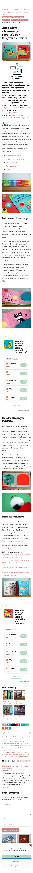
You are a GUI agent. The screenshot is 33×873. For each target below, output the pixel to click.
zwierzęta (17, 758)
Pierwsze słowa (11, 166)
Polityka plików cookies (16, 870)
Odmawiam (16, 861)
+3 (10, 737)
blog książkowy (6, 739)
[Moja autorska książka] (9, 841)
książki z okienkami (7, 756)
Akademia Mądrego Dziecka (23, 737)
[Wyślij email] (4, 725)
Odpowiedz (5, 787)
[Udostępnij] (9, 725)
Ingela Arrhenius (19, 750)
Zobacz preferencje (16, 866)
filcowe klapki (15, 739)
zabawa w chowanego (8, 758)
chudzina (14, 113)
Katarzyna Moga (12, 752)
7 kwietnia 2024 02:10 (8, 770)
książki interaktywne (8, 754)
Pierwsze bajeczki (11, 162)
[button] (30, 845)
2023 (12, 737)
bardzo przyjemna (21, 118)
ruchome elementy (23, 756)
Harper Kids (16, 748)
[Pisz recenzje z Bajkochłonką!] (24, 841)
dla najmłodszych (17, 115)
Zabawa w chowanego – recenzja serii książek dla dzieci (14, 33)
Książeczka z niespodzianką (15, 159)
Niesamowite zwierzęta (13, 156)
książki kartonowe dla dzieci (22, 754)
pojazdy (15, 756)
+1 (6, 737)
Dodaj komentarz (22, 761)
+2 (8, 737)
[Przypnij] (18, 725)
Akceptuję (16, 856)
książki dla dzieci (22, 752)
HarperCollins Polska (8, 750)
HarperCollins (24, 748)
